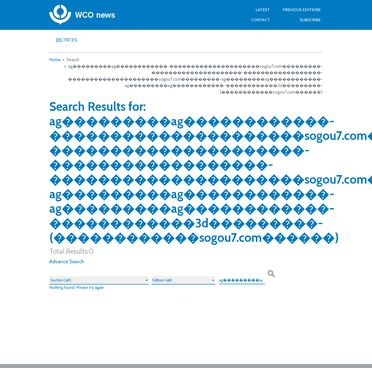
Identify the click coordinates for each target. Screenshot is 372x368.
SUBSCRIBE (310, 19)
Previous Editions (302, 9)
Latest (263, 9)
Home (54, 59)
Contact (260, 19)
